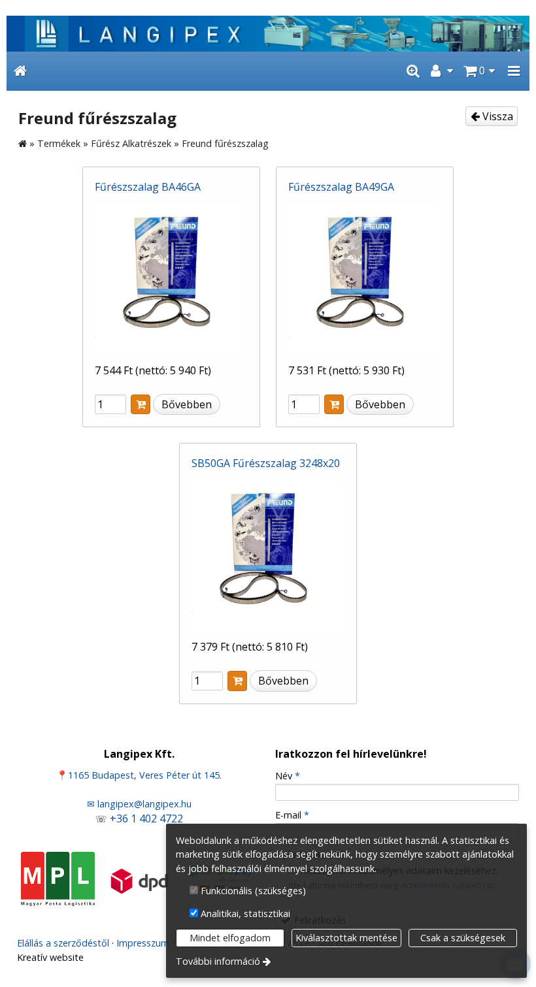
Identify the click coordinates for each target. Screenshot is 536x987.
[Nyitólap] (268, 34)
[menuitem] (20, 71)
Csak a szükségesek (462, 937)
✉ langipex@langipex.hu (139, 804)
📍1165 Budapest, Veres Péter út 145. (139, 775)
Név (287, 775)
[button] (514, 71)
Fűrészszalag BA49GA (341, 187)
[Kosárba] (140, 405)
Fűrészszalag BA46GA (148, 187)
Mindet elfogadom (230, 937)
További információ (218, 961)
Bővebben (186, 404)
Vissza (496, 116)
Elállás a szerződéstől (63, 943)
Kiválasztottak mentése (346, 937)
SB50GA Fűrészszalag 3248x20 (266, 463)
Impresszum (142, 943)
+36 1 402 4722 (146, 818)
